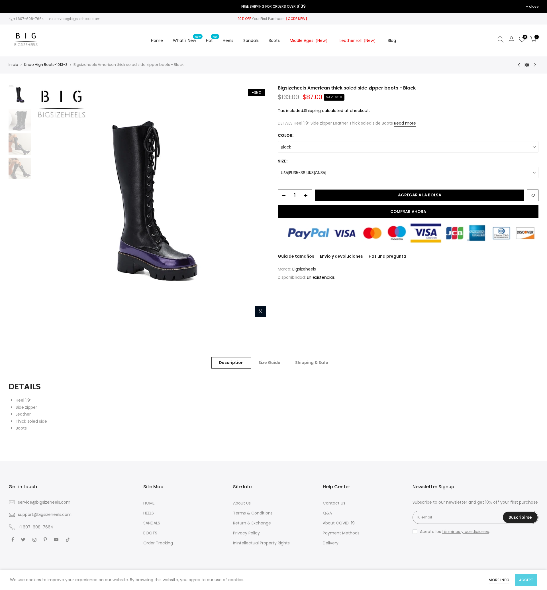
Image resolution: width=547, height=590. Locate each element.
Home (157, 40)
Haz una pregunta (387, 256)
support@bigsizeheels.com (45, 514)
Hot (211, 39)
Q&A (327, 513)
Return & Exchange (252, 523)
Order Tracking (158, 543)
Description (231, 362)
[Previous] (44, 202)
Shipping (312, 110)
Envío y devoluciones (341, 256)
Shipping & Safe (311, 362)
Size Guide (269, 362)
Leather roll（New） (359, 40)
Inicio (13, 64)
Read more (405, 123)
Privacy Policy (246, 533)
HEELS (148, 513)
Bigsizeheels (304, 269)
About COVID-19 (339, 523)
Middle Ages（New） (310, 40)
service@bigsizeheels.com (77, 18)
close (533, 6)
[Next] (259, 202)
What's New (187, 39)
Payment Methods (341, 533)
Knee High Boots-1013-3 (46, 64)
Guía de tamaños (296, 256)
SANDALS (151, 523)
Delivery (330, 543)
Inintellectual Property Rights (261, 543)
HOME (149, 503)
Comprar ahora (408, 211)
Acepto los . (455, 531)
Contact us (334, 503)
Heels (228, 40)
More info (499, 580)
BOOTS (150, 533)
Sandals (251, 40)
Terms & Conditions (253, 513)
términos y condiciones (465, 531)
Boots (274, 40)
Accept (526, 579)
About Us (242, 503)
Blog (392, 40)
